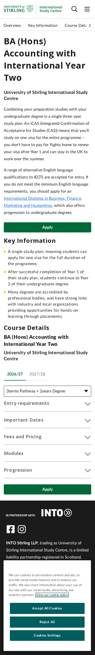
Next (90, 25)
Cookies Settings (47, 635)
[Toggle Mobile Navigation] (87, 9)
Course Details (78, 26)
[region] (47, 605)
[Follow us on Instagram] (21, 529)
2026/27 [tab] (15, 374)
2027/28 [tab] (37, 374)
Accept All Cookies (47, 608)
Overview (12, 26)
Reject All (47, 622)
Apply (47, 227)
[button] (47, 404)
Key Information (42, 26)
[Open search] (74, 9)
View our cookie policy (52, 595)
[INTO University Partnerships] (39, 513)
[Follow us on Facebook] (10, 529)
